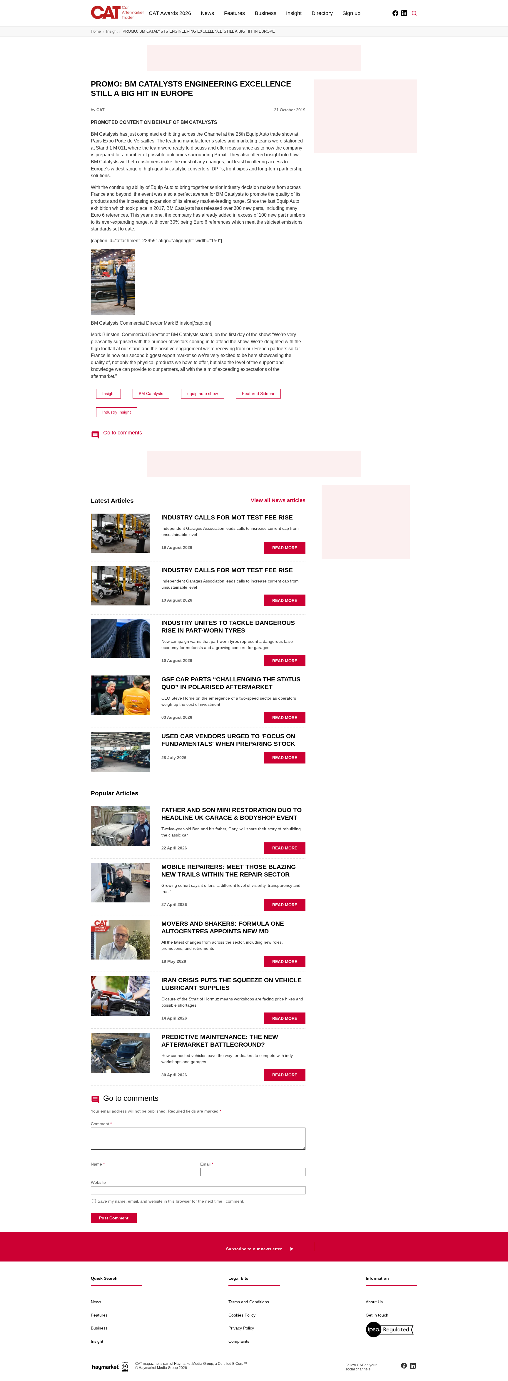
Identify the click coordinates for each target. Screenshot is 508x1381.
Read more (288, 549)
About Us (374, 1301)
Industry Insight (116, 412)
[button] (414, 13)
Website (98, 1182)
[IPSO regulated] (391, 1329)
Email (206, 1164)
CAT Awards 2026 (170, 13)
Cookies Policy (241, 1315)
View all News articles (278, 500)
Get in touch (377, 1315)
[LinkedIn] (403, 13)
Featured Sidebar (258, 393)
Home (96, 31)
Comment (101, 1124)
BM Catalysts (151, 393)
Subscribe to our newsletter (254, 1248)
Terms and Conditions (248, 1301)
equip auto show (202, 393)
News (207, 13)
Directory (322, 13)
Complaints (238, 1341)
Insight (294, 13)
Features (234, 13)
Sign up (351, 13)
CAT (100, 109)
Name (98, 1164)
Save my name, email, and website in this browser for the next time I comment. (171, 1201)
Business (265, 13)
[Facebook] (395, 13)
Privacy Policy (241, 1328)
